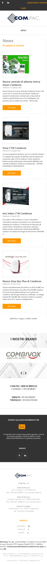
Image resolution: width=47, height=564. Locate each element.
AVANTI (34, 318)
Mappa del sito (35, 560)
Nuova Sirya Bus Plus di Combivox (22, 281)
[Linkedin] (8, 2)
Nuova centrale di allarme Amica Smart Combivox (21, 83)
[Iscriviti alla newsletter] (23, 425)
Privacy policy (12, 560)
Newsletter (21, 526)
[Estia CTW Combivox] (16, 128)
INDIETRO (13, 318)
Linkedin (21, 532)
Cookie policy (23, 560)
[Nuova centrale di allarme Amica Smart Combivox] (16, 62)
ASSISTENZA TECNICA (37, 2)
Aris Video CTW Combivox (17, 213)
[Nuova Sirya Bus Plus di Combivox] (16, 262)
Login (23, 8)
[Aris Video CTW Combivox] (16, 194)
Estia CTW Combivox (14, 148)
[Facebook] (2, 2)
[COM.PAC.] (23, 18)
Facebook (21, 529)
